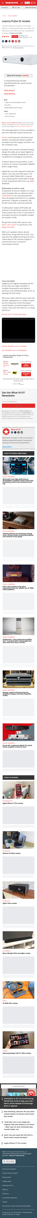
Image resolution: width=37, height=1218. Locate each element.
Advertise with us (7, 1185)
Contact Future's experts (10, 1173)
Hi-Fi (4, 16)
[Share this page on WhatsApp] (9, 41)
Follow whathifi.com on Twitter (14, 346)
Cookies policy (6, 1181)
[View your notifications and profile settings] (17, 3)
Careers (4, 1202)
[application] (18, 329)
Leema (4, 137)
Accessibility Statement (9, 1198)
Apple (32, 181)
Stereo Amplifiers (13, 16)
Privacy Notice (27, 413)
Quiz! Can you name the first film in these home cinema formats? (18, 1136)
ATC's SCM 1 (12, 225)
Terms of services (25, 411)
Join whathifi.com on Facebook (14, 350)
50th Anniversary (30, 7)
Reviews (14, 36)
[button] (34, 3)
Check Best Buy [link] (9, 94)
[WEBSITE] (19, 432)
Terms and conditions (9, 1169)
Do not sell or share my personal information (16, 1206)
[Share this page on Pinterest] (13, 41)
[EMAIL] (22, 432)
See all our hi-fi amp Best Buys (14, 314)
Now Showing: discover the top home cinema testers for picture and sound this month (19, 1114)
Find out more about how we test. (23, 126)
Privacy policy (6, 1177)
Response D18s (8, 227)
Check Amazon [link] (9, 90)
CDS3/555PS (7, 195)
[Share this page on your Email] (19, 41)
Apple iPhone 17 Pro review (15, 1143)
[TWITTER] (15, 432)
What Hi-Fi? (24, 36)
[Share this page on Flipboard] (16, 41)
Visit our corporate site (16, 1155)
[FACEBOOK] (12, 432)
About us (5, 1189)
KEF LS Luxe (16, 7)
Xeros (4, 225)
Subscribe (27, 2)
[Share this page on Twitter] (6, 41)
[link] (7, 364)
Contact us (5, 1193)
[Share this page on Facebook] (3, 41)
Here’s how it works (18, 47)
